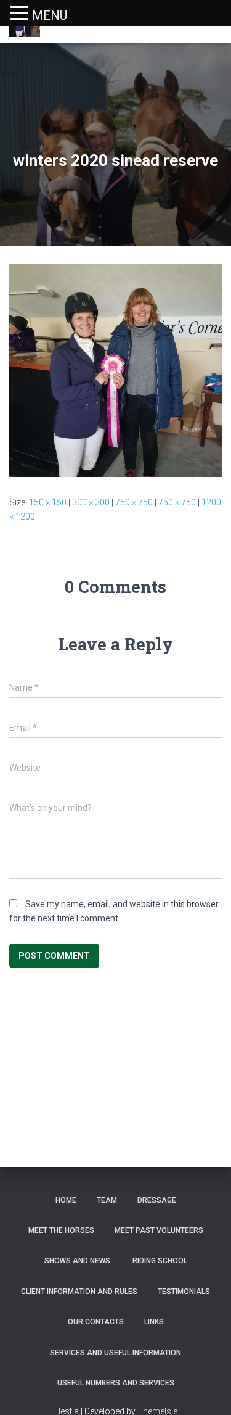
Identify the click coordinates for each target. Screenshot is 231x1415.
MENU (49, 15)
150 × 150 (48, 502)
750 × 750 (134, 502)
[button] (21, 13)
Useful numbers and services (115, 1383)
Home (65, 1200)
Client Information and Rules (79, 1291)
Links (154, 1321)
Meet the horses (61, 1230)
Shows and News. (78, 1260)
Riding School (159, 1260)
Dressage (156, 1200)
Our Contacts (96, 1321)
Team (107, 1200)
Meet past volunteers (159, 1230)
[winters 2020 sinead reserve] (115, 370)
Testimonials (184, 1291)
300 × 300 (91, 502)
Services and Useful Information (115, 1352)
